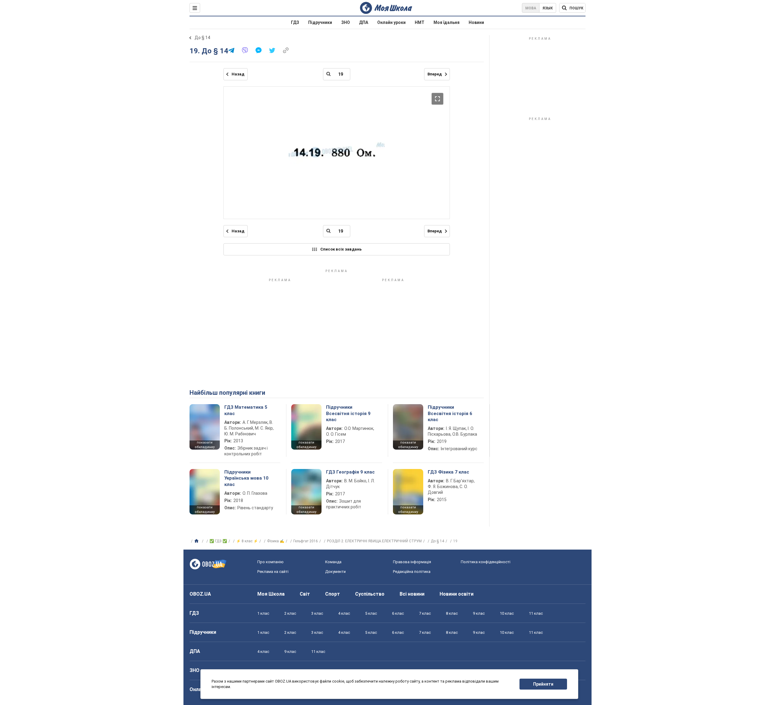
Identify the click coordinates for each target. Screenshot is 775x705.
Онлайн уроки (391, 22)
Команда (333, 562)
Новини (476, 22)
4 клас (344, 613)
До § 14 (202, 37)
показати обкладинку (205, 445)
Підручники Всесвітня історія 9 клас (348, 413)
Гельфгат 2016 (305, 541)
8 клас (452, 613)
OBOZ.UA (200, 594)
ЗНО (345, 22)
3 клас (317, 613)
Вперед (434, 74)
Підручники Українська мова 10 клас (246, 478)
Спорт (332, 594)
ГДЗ (295, 22)
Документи (335, 571)
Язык (547, 8)
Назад (238, 74)
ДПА (363, 22)
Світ (305, 594)
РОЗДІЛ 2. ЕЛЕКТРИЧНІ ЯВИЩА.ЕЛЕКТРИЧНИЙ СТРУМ (374, 541)
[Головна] (197, 541)
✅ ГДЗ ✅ (218, 541)
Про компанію (270, 562)
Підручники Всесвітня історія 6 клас (450, 413)
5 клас (371, 613)
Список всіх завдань (341, 249)
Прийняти (543, 684)
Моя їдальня (447, 22)
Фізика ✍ (275, 541)
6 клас (398, 613)
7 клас (425, 613)
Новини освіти (456, 594)
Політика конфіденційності (485, 562)
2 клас (290, 613)
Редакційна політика (411, 571)
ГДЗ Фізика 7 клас (448, 472)
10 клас (507, 613)
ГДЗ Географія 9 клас (350, 472)
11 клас (536, 613)
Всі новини (412, 594)
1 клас (263, 613)
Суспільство (369, 594)
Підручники (320, 22)
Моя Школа (271, 594)
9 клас (479, 613)
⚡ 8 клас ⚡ (247, 541)
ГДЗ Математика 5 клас (245, 410)
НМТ (419, 22)
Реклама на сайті (273, 571)
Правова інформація (412, 562)
